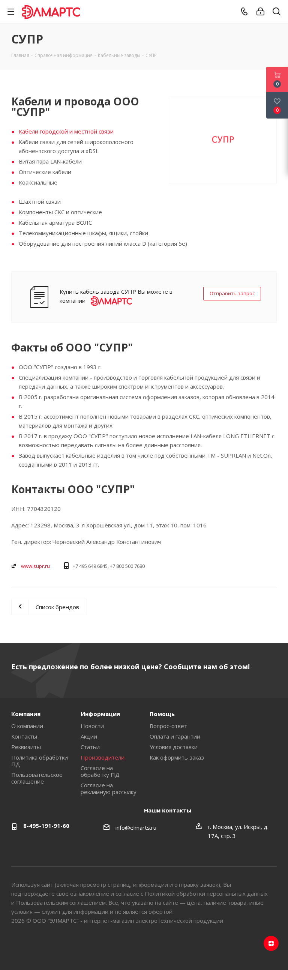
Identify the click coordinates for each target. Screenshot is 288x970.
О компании (27, 726)
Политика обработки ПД (39, 761)
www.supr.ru (35, 566)
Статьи (90, 747)
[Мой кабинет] (260, 11)
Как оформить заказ (177, 757)
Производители (102, 757)
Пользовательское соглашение (37, 778)
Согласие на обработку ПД (100, 771)
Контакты (24, 736)
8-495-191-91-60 (46, 825)
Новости (92, 726)
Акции (89, 736)
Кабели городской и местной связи (66, 131)
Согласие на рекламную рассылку (108, 788)
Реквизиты (26, 747)
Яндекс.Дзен (271, 943)
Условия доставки (174, 747)
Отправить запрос (232, 293)
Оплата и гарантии (175, 736)
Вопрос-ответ (168, 726)
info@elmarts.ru (136, 827)
